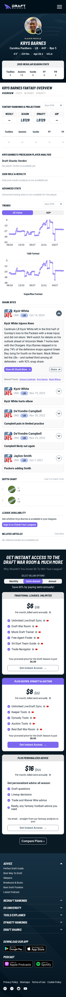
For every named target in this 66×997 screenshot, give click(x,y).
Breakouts (8, 882)
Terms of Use (38, 982)
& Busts (19, 882)
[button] (33, 317)
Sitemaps (25, 982)
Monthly (13, 581)
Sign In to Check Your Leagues (19, 524)
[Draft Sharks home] (15, 6)
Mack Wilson (55, 379)
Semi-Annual (33, 581)
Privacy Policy (10, 982)
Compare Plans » (33, 841)
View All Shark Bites (16, 369)
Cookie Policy (54, 982)
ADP (48, 212)
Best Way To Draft (12, 873)
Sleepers (7, 878)
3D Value (17, 212)
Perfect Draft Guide (13, 868)
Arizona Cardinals (28, 379)
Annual (52, 581)
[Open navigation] (59, 6)
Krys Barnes (42, 379)
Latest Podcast (11, 892)
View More (59, 534)
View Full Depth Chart (54, 479)
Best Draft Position (13, 887)
